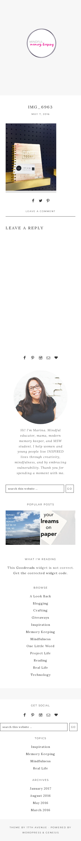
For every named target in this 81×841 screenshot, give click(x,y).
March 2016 (40, 810)
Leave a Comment (40, 211)
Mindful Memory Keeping (40, 40)
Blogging (40, 603)
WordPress (31, 832)
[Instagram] (40, 358)
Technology (41, 675)
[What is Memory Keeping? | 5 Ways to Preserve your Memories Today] (23, 528)
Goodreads (25, 568)
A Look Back (40, 596)
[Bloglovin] (56, 358)
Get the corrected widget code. (40, 573)
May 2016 (40, 803)
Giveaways (40, 617)
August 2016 (40, 796)
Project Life (40, 653)
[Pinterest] (32, 358)
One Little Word (40, 646)
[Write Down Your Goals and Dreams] (58, 528)
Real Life (40, 668)
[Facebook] (24, 358)
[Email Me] (48, 358)
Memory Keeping (40, 632)
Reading (40, 660)
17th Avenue (37, 827)
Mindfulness (40, 639)
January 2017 (40, 788)
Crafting (40, 610)
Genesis (52, 832)
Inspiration (40, 625)
